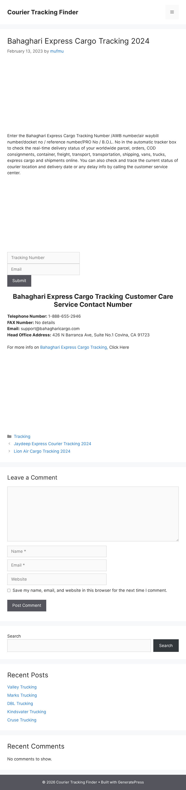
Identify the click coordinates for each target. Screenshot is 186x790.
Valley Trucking (22, 687)
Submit (19, 280)
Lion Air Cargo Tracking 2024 (42, 451)
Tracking (22, 436)
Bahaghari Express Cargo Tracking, (74, 347)
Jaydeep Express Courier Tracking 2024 (52, 443)
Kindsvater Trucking (26, 711)
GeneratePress (131, 782)
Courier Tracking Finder (42, 12)
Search (14, 636)
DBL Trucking (20, 703)
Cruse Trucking (21, 720)
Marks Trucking (22, 695)
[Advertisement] (93, 97)
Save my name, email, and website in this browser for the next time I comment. (90, 590)
